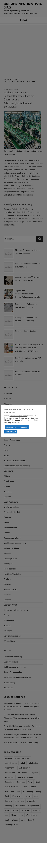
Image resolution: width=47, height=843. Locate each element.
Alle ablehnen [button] (24, 427)
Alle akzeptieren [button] (11, 427)
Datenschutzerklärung (19, 416)
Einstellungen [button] (11, 431)
